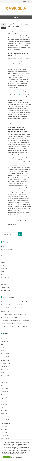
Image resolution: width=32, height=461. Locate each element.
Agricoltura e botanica (7, 249)
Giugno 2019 (4, 404)
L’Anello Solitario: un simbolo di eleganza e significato (15, 327)
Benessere (4, 256)
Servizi (3, 281)
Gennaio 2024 (5, 353)
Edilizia (3, 262)
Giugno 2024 (4, 350)
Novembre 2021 (5, 363)
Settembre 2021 (5, 366)
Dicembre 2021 (5, 360)
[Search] (20, 234)
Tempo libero (5, 287)
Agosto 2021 (4, 369)
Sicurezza (3, 284)
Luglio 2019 (4, 401)
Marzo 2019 (4, 413)
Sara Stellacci (13, 224)
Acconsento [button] (6, 457)
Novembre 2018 (5, 423)
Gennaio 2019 (5, 420)
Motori (3, 274)
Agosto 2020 (4, 382)
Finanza (3, 265)
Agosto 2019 (4, 398)
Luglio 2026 (4, 338)
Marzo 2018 (4, 432)
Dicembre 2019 (5, 391)
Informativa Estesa (16, 457)
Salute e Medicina (6, 278)
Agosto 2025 (4, 344)
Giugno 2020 (4, 385)
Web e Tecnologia (21, 221)
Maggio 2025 (4, 347)
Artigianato (4, 252)
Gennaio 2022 (5, 357)
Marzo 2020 (4, 388)
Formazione (4, 268)
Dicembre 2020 (5, 376)
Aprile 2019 (4, 410)
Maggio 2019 (4, 407)
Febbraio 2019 (5, 416)
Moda (2, 271)
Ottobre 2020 (5, 379)
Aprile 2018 (4, 429)
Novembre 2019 (5, 394)
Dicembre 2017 (5, 435)
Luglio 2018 (4, 426)
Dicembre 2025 (5, 341)
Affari (2, 246)
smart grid (19, 95)
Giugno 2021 (4, 372)
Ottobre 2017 (5, 439)
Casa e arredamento (6, 259)
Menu (24, 1)
